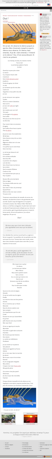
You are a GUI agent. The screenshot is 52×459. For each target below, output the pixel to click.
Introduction (25, 444)
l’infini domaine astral (12, 79)
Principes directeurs (11, 22)
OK (45, 2)
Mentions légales (9, 444)
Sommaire (42, 443)
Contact (7, 446)
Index (41, 446)
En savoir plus (40, 2)
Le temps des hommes (27, 450)
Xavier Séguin (5, 21)
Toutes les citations (44, 448)
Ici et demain (25, 452)
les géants (15, 114)
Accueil (6, 443)
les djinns (8, 130)
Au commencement (27, 446)
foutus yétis (17, 366)
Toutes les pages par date (45, 444)
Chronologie (25, 443)
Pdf (40, 450)
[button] (25, 8)
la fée (11, 106)
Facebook (7, 448)
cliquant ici (43, 50)
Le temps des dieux (27, 448)
